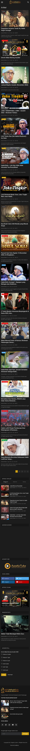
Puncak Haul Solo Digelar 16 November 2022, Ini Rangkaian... (14, 254)
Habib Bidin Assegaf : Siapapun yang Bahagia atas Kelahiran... (13, 283)
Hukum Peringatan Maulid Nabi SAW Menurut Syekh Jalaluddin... (18, 508)
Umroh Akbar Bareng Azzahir (10, 57)
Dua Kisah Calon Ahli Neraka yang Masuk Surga (14, 225)
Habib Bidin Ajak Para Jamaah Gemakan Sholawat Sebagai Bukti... (14, 370)
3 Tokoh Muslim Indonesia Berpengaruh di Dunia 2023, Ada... (15, 312)
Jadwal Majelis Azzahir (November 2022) (14, 85)
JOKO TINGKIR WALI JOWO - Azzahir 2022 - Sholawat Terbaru (13, 112)
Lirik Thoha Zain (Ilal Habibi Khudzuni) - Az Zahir (14, 137)
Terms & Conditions (14, 745)
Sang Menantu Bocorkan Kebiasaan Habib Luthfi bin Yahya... (15, 458)
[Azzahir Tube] (15, 566)
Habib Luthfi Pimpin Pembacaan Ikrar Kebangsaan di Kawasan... (13, 429)
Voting (3, 674)
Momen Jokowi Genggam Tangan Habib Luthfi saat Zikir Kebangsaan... (18, 701)
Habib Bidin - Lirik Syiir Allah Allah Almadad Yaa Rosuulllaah (12, 166)
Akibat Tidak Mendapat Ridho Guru (12, 634)
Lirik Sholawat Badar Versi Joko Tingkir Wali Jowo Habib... (14, 195)
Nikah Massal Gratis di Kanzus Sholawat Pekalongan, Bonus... (14, 341)
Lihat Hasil (10, 674)
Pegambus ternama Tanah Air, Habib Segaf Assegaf (13, 29)
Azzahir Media (4, 32)
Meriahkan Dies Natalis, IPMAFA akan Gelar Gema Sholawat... (13, 400)
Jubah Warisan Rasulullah (16, 486)
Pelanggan (25, 733)
